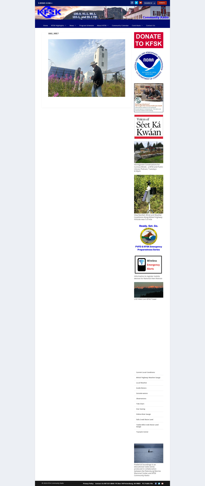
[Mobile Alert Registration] (148, 274)
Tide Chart (140, 404)
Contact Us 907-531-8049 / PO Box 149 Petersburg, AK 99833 (118, 483)
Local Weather (141, 383)
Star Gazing (140, 409)
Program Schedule (86, 25)
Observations (141, 399)
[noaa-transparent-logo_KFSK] (148, 80)
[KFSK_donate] (148, 48)
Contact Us (150, 25)
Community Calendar (120, 25)
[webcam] (148, 297)
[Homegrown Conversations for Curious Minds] (148, 163)
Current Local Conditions (145, 372)
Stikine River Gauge (143, 414)
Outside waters (142, 393)
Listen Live (44, 2)
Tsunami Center (142, 432)
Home (45, 25)
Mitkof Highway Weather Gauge (148, 378)
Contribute (136, 25)
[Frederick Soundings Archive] (148, 462)
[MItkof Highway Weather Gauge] (148, 213)
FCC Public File (147, 483)
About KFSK (102, 25)
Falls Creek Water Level (144, 419)
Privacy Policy (88, 483)
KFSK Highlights (57, 25)
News (72, 25)
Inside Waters (141, 388)
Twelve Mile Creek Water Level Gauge (147, 426)
